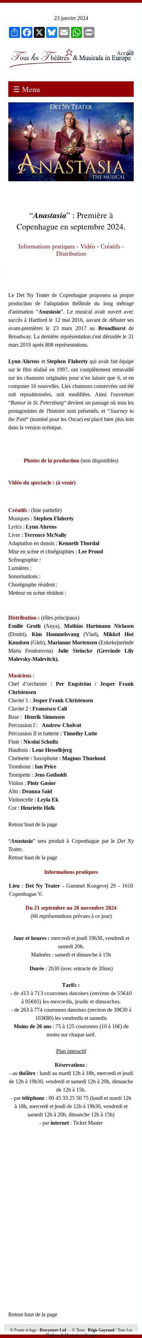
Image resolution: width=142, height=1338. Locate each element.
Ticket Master (88, 1123)
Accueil (125, 53)
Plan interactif (71, 1051)
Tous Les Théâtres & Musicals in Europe (89, 1333)
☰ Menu (26, 89)
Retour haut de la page (32, 824)
